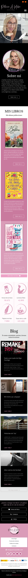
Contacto (14, 546)
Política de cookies (14, 543)
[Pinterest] (20, 553)
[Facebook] (14, 553)
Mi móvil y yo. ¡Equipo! (12, 397)
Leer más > (8, 374)
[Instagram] (7, 553)
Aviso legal (14, 538)
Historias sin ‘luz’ (10, 433)
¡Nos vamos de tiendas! (12, 470)
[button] (25, 10)
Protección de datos (14, 541)
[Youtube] (17, 553)
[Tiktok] (10, 553)
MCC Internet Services (17, 575)
